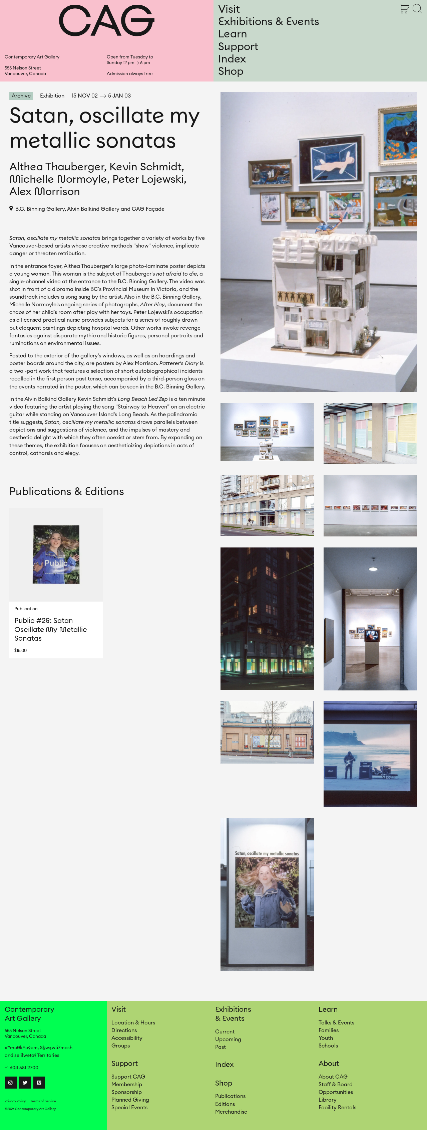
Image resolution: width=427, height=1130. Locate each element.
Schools (328, 1045)
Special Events (129, 1107)
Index (232, 59)
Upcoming (228, 1039)
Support (238, 46)
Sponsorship (126, 1092)
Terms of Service (43, 1101)
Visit (229, 9)
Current (225, 1031)
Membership (126, 1084)
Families (329, 1030)
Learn (232, 34)
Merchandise (231, 1112)
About (329, 1063)
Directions (124, 1030)
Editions (225, 1104)
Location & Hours (133, 1022)
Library (328, 1100)
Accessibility (126, 1038)
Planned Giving (130, 1100)
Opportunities (336, 1092)
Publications (230, 1096)
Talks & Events (336, 1022)
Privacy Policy (15, 1101)
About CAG (333, 1077)
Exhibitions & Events (268, 21)
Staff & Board (336, 1084)
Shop (231, 71)
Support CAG (128, 1077)
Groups (120, 1045)
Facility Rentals (337, 1107)
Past (220, 1047)
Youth (326, 1038)
